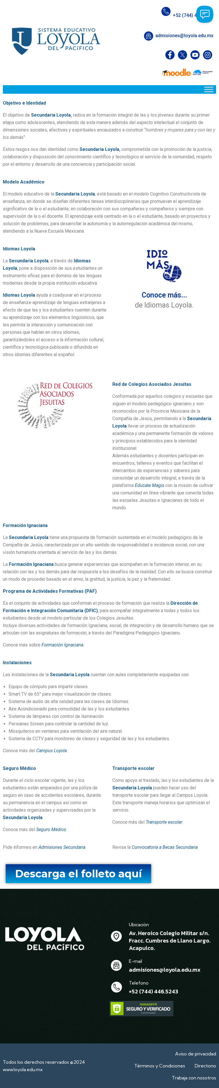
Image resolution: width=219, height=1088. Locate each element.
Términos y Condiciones (159, 1066)
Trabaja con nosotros (194, 1078)
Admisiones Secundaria (61, 847)
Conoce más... (164, 295)
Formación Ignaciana (62, 645)
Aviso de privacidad (195, 1054)
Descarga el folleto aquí (78, 874)
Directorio (205, 1066)
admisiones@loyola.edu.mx (184, 35)
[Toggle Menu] (208, 89)
